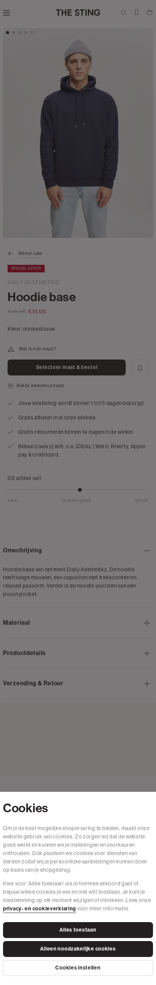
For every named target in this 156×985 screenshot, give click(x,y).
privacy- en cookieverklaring (39, 908)
